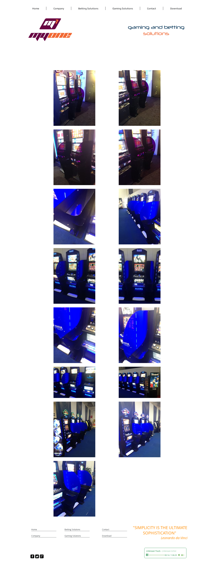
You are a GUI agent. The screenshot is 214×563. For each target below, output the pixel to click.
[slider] (183, 555)
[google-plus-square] (42, 556)
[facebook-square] (32, 556)
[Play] (147, 555)
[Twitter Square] (37, 556)
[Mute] (179, 555)
